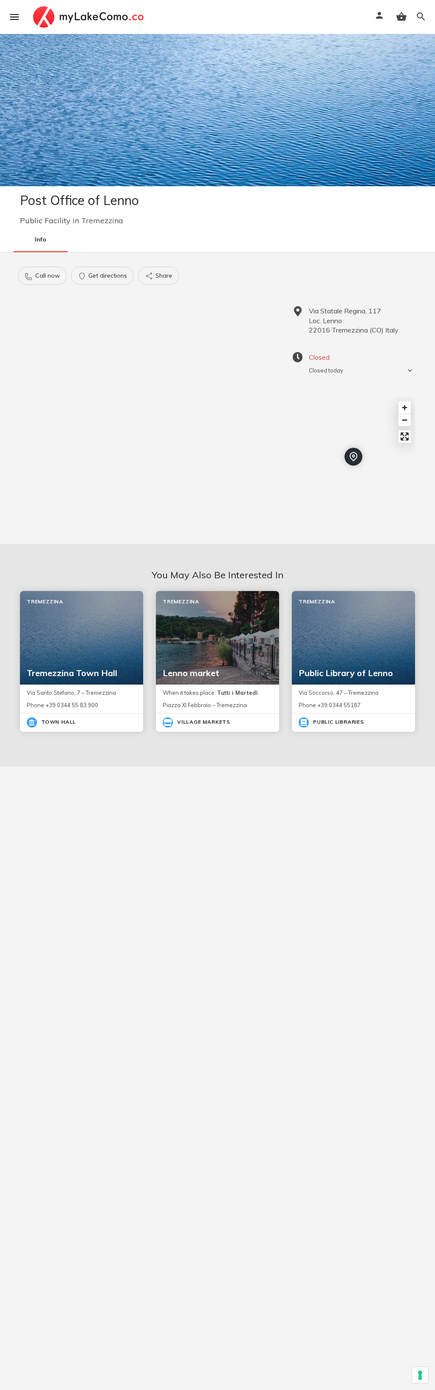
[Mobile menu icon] (14, 17)
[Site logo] (89, 17)
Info (40, 239)
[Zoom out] (404, 420)
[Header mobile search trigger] (421, 16)
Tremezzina (102, 220)
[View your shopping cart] (401, 16)
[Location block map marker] (353, 457)
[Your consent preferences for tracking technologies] (420, 1375)
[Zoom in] (404, 407)
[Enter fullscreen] (404, 436)
